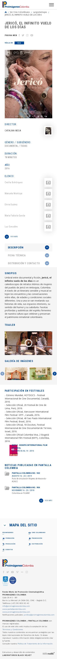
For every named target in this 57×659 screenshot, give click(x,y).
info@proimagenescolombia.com (16, 606)
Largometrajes (40, 12)
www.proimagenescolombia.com (16, 612)
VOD (19, 43)
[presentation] (28, 247)
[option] (28, 84)
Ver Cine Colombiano (20, 12)
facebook (3, 572)
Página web (11, 35)
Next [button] (55, 374)
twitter (7, 572)
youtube (12, 572)
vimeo (17, 572)
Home (6, 12)
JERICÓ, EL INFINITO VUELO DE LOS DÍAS (23, 14)
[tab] (28, 248)
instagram (26, 572)
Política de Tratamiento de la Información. (35, 644)
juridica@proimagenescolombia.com (39, 615)
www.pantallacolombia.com (14, 609)
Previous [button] (2, 374)
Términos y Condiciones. (12, 629)
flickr (22, 572)
